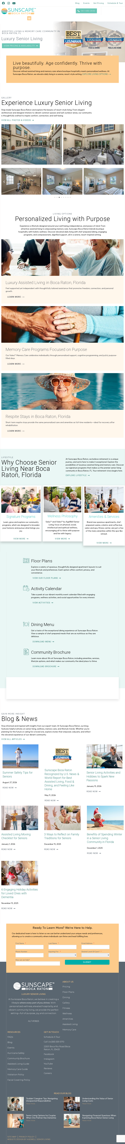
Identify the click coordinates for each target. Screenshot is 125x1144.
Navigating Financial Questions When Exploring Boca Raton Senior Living (99, 1116)
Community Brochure (50, 652)
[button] (29, 18)
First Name (21, 943)
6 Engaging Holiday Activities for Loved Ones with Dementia (19, 893)
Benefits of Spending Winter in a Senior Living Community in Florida (104, 838)
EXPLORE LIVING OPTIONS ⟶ (96, 74)
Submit (87, 962)
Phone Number (21, 951)
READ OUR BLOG (62, 1093)
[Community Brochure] (26, 652)
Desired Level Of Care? (91, 951)
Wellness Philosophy (62, 516)
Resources (13, 1032)
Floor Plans (41, 560)
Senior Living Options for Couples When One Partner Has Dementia (41, 1116)
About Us (67, 982)
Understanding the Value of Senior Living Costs (97, 1099)
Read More (30, 1103)
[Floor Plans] (26, 560)
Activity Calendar (46, 588)
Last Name (53, 943)
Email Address (87, 943)
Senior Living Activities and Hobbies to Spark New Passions (103, 776)
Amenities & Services (104, 517)
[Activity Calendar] (26, 588)
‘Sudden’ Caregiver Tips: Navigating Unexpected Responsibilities (42, 1099)
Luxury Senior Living (33, 994)
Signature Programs (20, 517)
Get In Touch (51, 1032)
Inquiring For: (54, 951)
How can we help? (23, 960)
